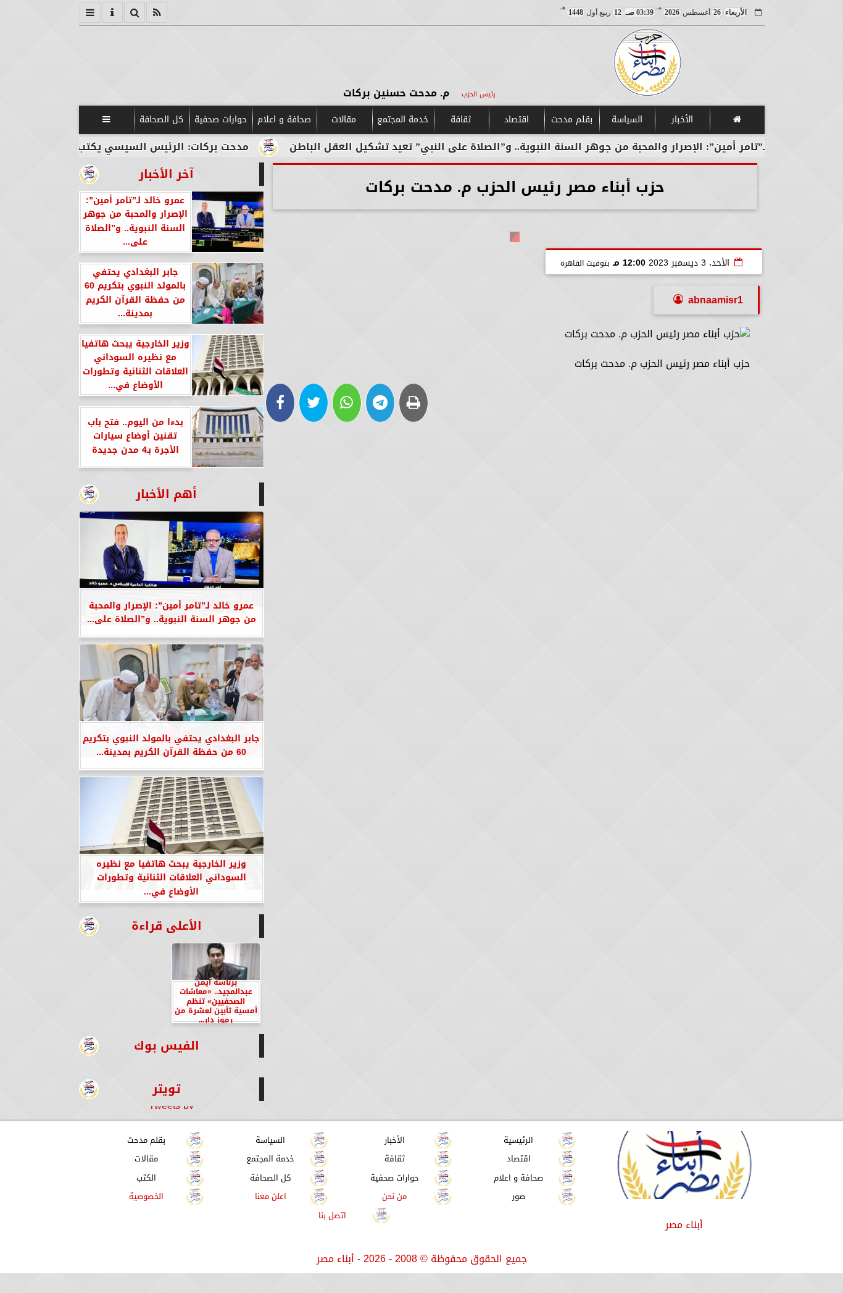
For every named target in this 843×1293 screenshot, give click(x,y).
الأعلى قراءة (166, 925)
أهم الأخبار (166, 493)
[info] (112, 12)
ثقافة (461, 119)
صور (518, 1196)
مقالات (343, 119)
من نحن (394, 1196)
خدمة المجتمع (402, 119)
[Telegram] (380, 403)
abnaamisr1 (715, 300)
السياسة (626, 119)
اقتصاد (516, 119)
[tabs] (90, 12)
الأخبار (681, 119)
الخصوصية (146, 1196)
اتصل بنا (332, 1215)
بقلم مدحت (571, 119)
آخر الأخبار (166, 173)
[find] (134, 12)
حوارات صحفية (220, 119)
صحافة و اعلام (284, 119)
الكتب (146, 1178)
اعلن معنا (270, 1196)
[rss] (157, 12)
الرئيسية (518, 1140)
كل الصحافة (161, 119)
